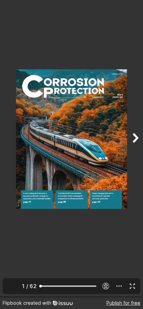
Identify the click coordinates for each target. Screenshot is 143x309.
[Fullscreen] (132, 286)
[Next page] (135, 148)
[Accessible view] (105, 286)
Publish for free (123, 303)
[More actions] (119, 286)
